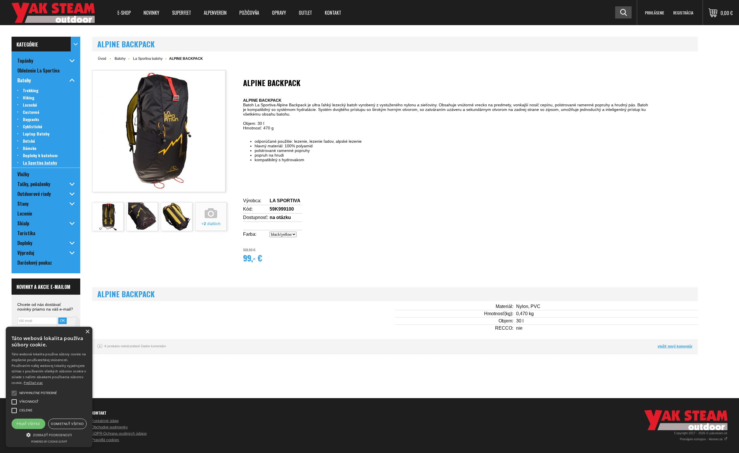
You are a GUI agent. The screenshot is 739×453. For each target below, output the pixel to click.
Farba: (249, 234)
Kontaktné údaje (105, 421)
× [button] (87, 332)
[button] (49, 434)
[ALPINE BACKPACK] (158, 131)
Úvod (102, 59)
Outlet (305, 12)
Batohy (120, 59)
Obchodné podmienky (110, 427)
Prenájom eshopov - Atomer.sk (702, 439)
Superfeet (181, 12)
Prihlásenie (654, 13)
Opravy (279, 12)
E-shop (124, 12)
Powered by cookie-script (49, 441)
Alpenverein (215, 12)
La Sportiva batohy (148, 59)
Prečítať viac (33, 382)
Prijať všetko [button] (28, 424)
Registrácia (683, 13)
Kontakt (333, 12)
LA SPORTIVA (285, 200)
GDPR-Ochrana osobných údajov (119, 433)
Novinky (151, 12)
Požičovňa (249, 12)
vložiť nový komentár (675, 346)
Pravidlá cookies (105, 440)
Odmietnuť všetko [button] (67, 424)
